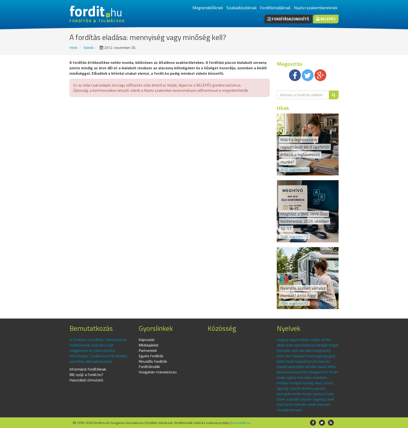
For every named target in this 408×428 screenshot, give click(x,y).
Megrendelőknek (207, 7)
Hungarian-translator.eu (158, 372)
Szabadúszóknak (241, 7)
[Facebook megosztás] (295, 75)
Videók (88, 47)
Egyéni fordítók (151, 356)
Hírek (73, 47)
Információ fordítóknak (87, 369)
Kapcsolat (147, 339)
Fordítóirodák (149, 366)
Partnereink (148, 350)
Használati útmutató (86, 380)
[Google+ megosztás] (320, 75)
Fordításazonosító (290, 19)
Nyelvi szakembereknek (315, 7)
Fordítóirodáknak (275, 7)
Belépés (327, 19)
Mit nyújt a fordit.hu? (86, 374)
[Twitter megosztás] (308, 75)
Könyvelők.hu (240, 422)
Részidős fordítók (153, 361)
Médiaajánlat (149, 345)
